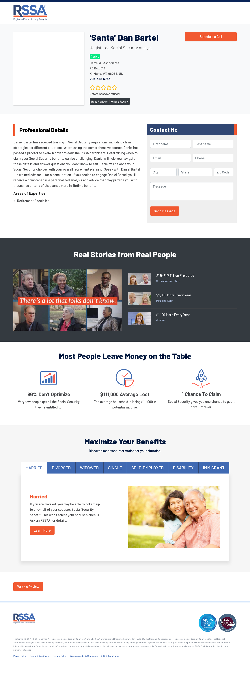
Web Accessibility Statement (84, 655)
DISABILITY (183, 467)
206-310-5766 (100, 79)
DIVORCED (61, 467)
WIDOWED (89, 467)
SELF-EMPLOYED (147, 467)
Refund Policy (60, 655)
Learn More (42, 530)
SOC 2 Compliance (110, 655)
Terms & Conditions (40, 655)
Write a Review (119, 101)
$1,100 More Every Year (173, 315)
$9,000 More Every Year (173, 295)
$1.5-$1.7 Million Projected (175, 275)
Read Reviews (99, 101)
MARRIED (33, 467)
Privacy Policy (20, 655)
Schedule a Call (211, 36)
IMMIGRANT (214, 467)
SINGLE (115, 467)
